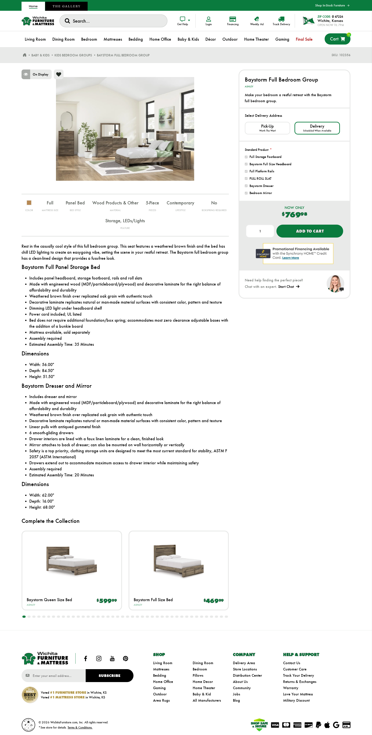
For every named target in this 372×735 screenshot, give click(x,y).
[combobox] (113, 20)
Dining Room (203, 663)
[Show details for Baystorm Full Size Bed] (178, 561)
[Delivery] (317, 128)
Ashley (31, 604)
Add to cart (310, 231)
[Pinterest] (125, 658)
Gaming (159, 688)
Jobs (236, 694)
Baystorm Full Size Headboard (270, 164)
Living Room (162, 663)
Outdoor (160, 694)
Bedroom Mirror (261, 193)
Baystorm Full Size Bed (153, 599)
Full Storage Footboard (265, 157)
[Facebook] (85, 658)
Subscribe (109, 675)
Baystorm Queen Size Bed (49, 599)
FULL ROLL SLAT (260, 178)
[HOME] (25, 55)
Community (242, 688)
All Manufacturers (207, 700)
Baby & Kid (202, 694)
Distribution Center (247, 675)
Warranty (290, 688)
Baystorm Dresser (261, 186)
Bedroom (200, 669)
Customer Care (295, 669)
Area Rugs (161, 700)
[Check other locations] (267, 128)
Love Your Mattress (298, 694)
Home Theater (204, 688)
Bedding (159, 675)
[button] (24, 617)
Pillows (198, 675)
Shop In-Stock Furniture (330, 5)
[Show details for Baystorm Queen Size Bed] (71, 561)
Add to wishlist (59, 74)
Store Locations (245, 669)
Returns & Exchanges (299, 681)
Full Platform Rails (262, 171)
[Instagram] (98, 658)
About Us (240, 681)
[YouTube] (112, 658)
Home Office (163, 681)
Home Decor (203, 681)
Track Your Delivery (298, 675)
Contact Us (291, 663)
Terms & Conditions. (80, 727)
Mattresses (161, 669)
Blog (236, 700)
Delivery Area (244, 663)
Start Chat (286, 286)
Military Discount (296, 700)
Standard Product (256, 150)
